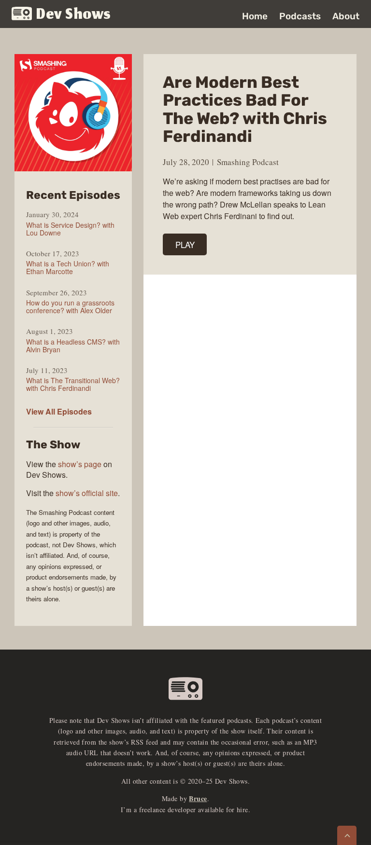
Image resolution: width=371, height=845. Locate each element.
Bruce (198, 798)
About (345, 16)
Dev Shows (73, 15)
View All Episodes (59, 411)
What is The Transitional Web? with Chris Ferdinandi (73, 384)
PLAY (185, 244)
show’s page (79, 464)
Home (255, 16)
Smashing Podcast (248, 161)
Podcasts (300, 16)
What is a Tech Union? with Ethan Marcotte (67, 267)
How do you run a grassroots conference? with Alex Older (70, 306)
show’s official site (87, 493)
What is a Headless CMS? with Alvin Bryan (73, 345)
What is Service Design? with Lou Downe (70, 228)
